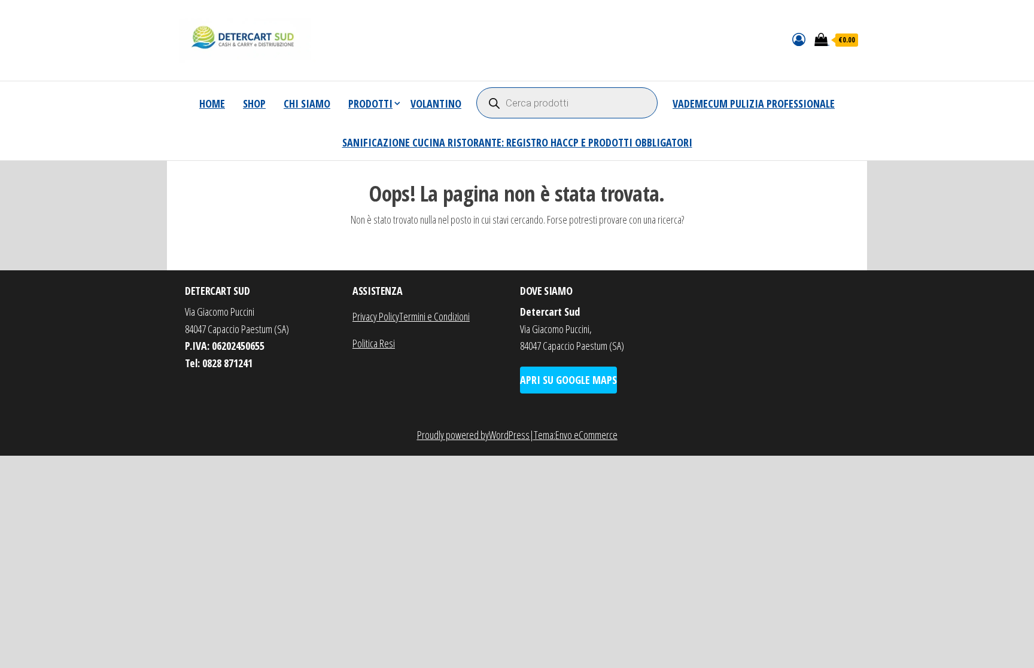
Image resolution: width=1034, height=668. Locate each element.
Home (212, 103)
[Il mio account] (798, 39)
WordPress (509, 435)
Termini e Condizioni (434, 316)
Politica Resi (373, 343)
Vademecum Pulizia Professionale (754, 103)
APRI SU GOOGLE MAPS (568, 380)
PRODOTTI (370, 103)
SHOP (254, 103)
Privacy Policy (375, 316)
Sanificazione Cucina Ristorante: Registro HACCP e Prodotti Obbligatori (517, 142)
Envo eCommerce (586, 435)
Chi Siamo (307, 103)
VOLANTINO (435, 103)
